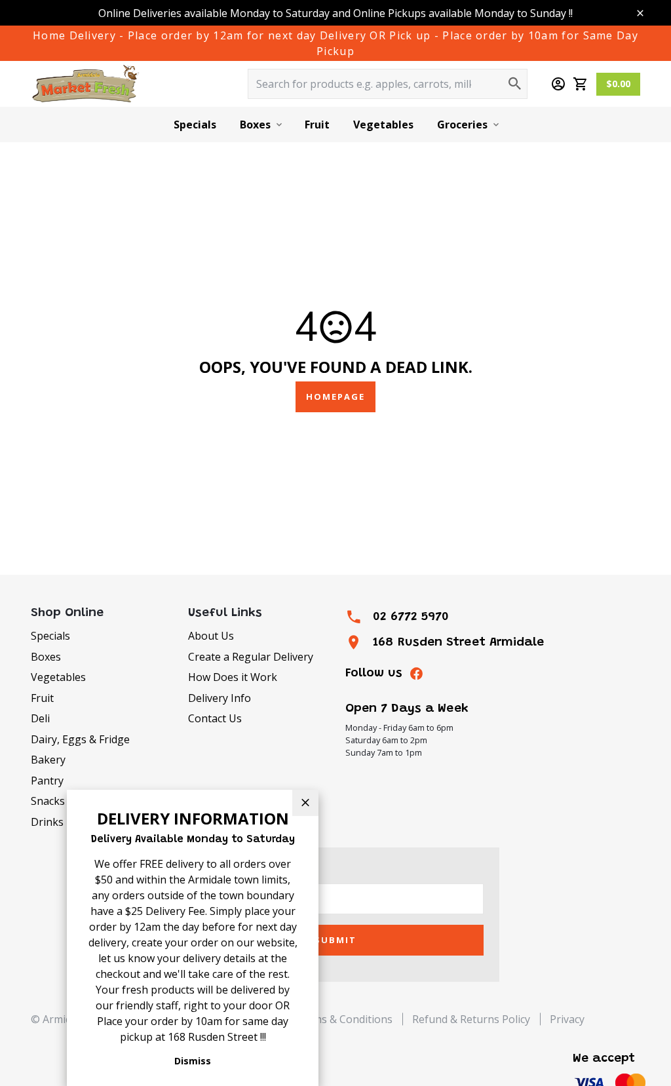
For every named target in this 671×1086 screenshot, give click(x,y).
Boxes (255, 124)
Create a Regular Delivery (250, 657)
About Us (211, 636)
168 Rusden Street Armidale (458, 642)
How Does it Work (232, 677)
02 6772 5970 (411, 617)
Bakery (48, 759)
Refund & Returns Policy (471, 1019)
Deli (40, 718)
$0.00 (618, 83)
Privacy (567, 1019)
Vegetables (383, 124)
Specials (195, 124)
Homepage (335, 396)
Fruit (317, 124)
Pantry (47, 780)
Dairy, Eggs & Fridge (80, 739)
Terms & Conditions (344, 1019)
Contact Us (215, 718)
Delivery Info (219, 698)
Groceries (462, 124)
